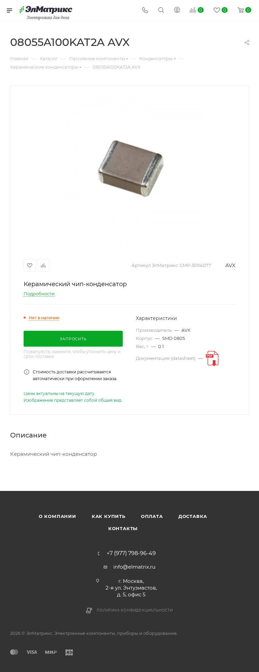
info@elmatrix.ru (134, 567)
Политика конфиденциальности (135, 610)
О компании (57, 516)
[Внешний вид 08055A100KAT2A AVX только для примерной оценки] (129, 171)
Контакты (123, 528)
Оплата (152, 516)
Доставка (192, 516)
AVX (230, 265)
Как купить (108, 516)
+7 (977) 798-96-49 (131, 553)
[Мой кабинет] (177, 10)
